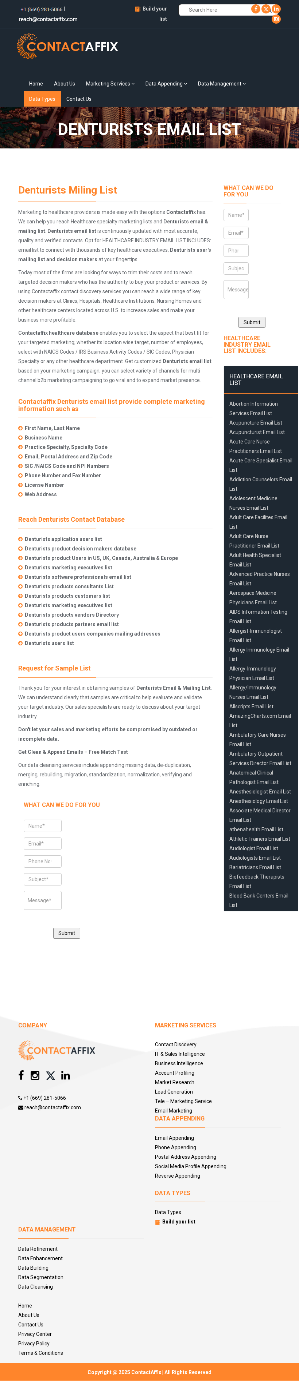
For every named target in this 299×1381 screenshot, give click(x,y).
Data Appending (164, 84)
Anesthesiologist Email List (260, 792)
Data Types (42, 99)
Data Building (33, 1268)
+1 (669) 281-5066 (44, 1098)
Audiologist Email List (253, 848)
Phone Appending (175, 1147)
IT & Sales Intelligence (180, 1054)
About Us (64, 84)
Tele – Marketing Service (183, 1101)
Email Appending (174, 1138)
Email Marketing (173, 1111)
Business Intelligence (179, 1063)
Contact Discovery (176, 1044)
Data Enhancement (40, 1258)
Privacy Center (35, 1334)
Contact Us (79, 99)
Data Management (220, 84)
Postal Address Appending (185, 1157)
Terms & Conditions (40, 1353)
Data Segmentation (40, 1277)
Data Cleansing (35, 1287)
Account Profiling (174, 1073)
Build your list (178, 1222)
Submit (66, 933)
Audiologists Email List (255, 858)
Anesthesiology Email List (258, 801)
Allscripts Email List (251, 706)
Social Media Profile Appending (190, 1166)
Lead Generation (174, 1092)
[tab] (261, 379)
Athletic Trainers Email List (259, 839)
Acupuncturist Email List (257, 432)
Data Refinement (38, 1249)
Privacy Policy (34, 1343)
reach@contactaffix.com (52, 1107)
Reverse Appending (177, 1176)
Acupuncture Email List (255, 423)
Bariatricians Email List (255, 867)
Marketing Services (108, 84)
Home (36, 84)
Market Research (174, 1082)
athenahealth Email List (256, 829)
